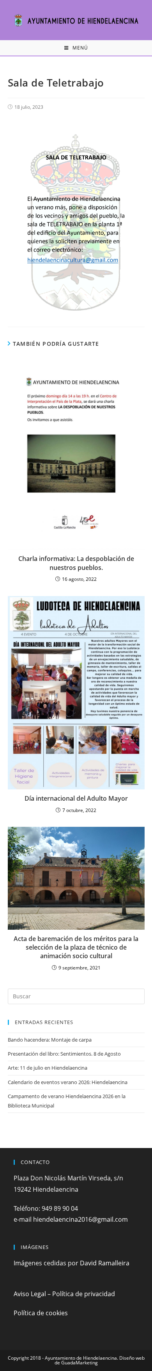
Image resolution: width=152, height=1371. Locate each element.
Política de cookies (41, 1313)
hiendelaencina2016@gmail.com (80, 1219)
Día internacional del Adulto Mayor (76, 798)
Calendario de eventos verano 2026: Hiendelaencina (67, 1082)
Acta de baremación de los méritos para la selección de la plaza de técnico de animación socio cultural (76, 947)
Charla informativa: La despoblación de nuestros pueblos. (76, 562)
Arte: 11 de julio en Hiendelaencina (47, 1067)
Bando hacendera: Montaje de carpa (50, 1039)
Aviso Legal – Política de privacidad (64, 1294)
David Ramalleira (104, 1263)
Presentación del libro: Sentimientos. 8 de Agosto (64, 1053)
